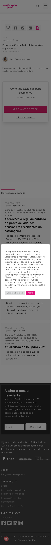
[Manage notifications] (6, 538)
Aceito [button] (30, 293)
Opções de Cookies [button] (15, 293)
